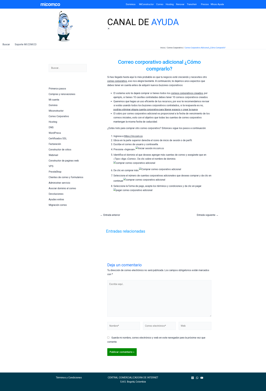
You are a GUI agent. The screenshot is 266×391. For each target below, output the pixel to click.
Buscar (6, 44)
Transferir (192, 4)
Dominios (131, 4)
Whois (213, 4)
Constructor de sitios (60, 149)
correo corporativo (117, 81)
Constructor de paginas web (64, 160)
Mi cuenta (54, 99)
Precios (203, 4)
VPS (51, 166)
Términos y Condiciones (69, 377)
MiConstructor (147, 4)
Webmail (53, 155)
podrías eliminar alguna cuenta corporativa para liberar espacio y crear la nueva (155, 109)
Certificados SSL (58, 138)
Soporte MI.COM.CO (25, 44)
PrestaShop (55, 171)
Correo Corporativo (59, 116)
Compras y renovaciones (62, 94)
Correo (159, 4)
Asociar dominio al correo (62, 188)
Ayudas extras (56, 199)
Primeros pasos (57, 88)
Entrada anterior (110, 215)
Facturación (55, 144)
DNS (51, 127)
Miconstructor (56, 110)
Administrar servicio (59, 182)
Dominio (53, 105)
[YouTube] (201, 377)
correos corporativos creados (187, 93)
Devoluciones (56, 193)
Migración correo (58, 205)
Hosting (171, 4)
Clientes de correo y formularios (66, 177)
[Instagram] (192, 377)
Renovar (180, 4)
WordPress (55, 132)
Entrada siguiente (207, 215)
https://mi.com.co (133, 136)
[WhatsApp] (197, 377)
